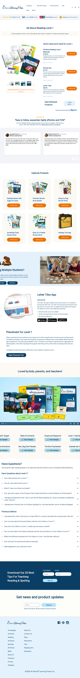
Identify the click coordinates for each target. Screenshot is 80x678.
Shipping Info (28, 648)
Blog (27, 10)
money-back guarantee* (70, 17)
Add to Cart (13, 205)
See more (46, 145)
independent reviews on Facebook (50, 124)
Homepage (12, 630)
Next (33, 82)
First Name (47, 570)
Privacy (10, 662)
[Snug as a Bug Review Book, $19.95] (65, 187)
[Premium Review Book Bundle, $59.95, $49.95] (39, 187)
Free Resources (54, 5)
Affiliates (11, 665)
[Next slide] (76, 159)
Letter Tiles (47, 86)
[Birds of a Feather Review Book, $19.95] (39, 221)
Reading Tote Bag (64, 233)
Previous (8, 82)
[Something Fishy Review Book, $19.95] (14, 221)
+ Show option (69, 103)
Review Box (47, 68)
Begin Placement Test (16, 355)
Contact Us (28, 634)
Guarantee (27, 651)
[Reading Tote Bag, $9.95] (65, 221)
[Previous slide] (73, 159)
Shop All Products (42, 5)
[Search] (72, 7)
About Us (27, 630)
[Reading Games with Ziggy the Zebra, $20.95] (14, 187)
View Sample (28, 440)
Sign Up (50, 580)
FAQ (63, 5)
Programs (29, 5)
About (33, 10)
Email (57, 570)
